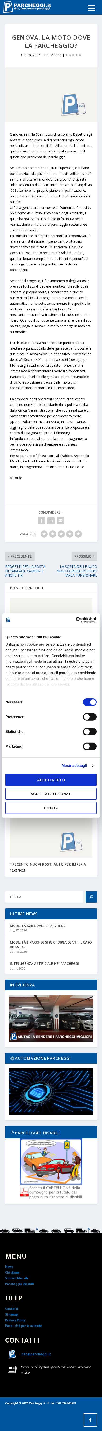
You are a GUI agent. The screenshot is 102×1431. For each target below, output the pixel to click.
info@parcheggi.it (36, 1355)
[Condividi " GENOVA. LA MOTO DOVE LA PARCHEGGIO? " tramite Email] (60, 520)
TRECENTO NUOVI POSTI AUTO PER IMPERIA (48, 864)
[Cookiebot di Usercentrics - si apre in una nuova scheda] (76, 620)
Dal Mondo (52, 55)
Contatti (11, 1309)
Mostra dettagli (74, 766)
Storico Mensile (16, 1278)
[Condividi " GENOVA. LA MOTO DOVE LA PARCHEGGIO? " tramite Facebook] (41, 520)
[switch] (90, 716)
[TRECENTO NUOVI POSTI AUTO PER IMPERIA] (51, 833)
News (9, 1267)
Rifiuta (51, 808)
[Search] (91, 897)
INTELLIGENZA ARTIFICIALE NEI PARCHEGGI (44, 963)
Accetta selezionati (51, 794)
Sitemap (11, 1315)
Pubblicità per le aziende (23, 1326)
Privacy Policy (15, 1321)
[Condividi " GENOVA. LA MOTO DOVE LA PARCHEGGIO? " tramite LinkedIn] (51, 520)
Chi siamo (12, 1273)
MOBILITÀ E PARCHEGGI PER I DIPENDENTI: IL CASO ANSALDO (51, 944)
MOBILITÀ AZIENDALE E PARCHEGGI (38, 925)
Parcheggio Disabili (19, 1284)
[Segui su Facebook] (90, 1420)
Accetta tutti (51, 780)
